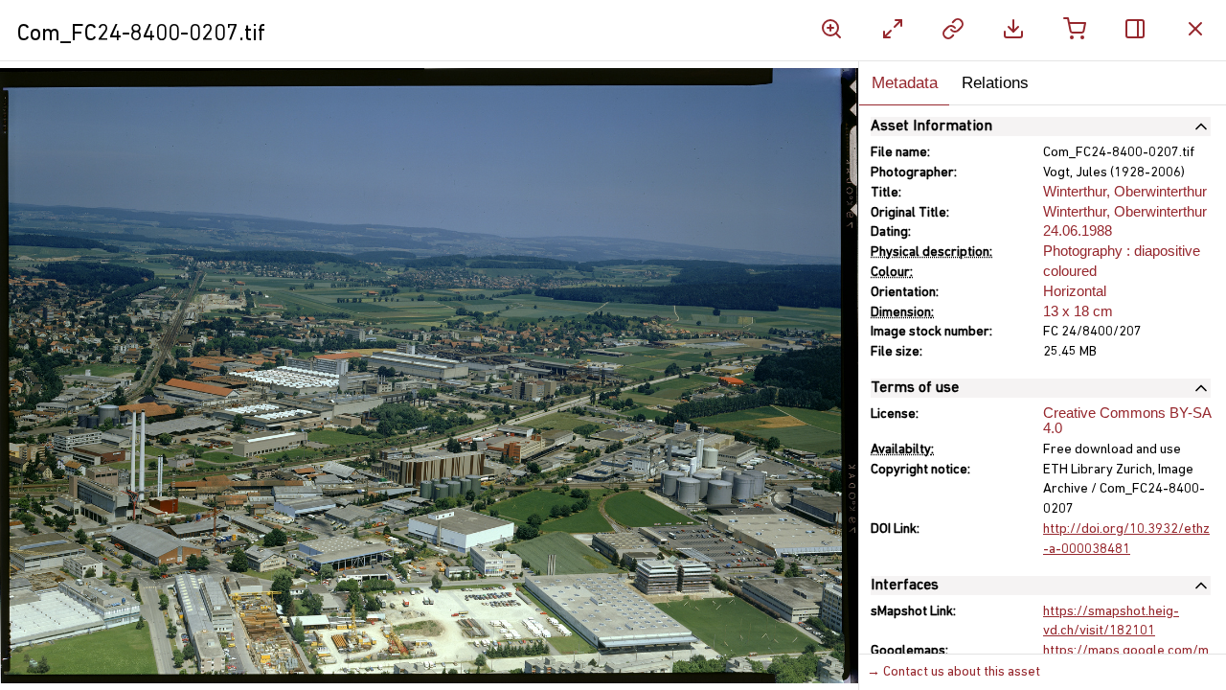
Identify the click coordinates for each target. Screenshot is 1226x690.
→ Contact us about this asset (953, 672)
